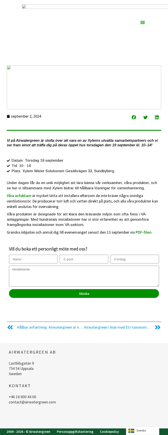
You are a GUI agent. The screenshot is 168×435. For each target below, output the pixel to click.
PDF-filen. (144, 232)
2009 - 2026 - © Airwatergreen (28, 432)
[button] (142, 22)
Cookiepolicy (109, 432)
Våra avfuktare (19, 195)
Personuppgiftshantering (75, 432)
